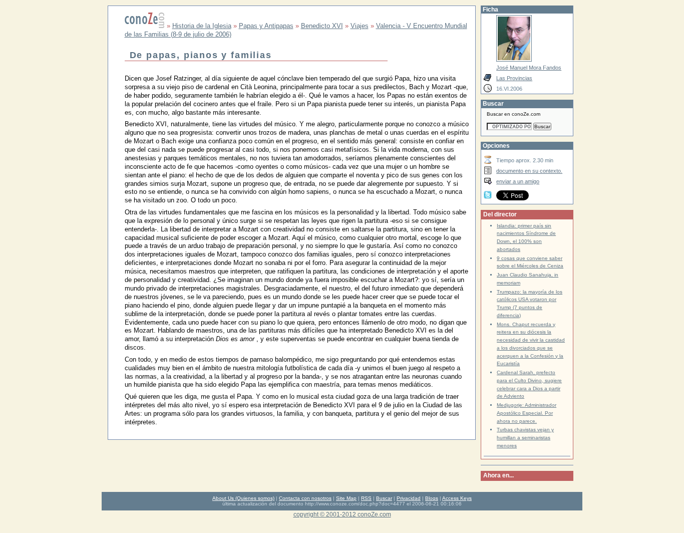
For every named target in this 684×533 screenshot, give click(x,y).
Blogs (431, 498)
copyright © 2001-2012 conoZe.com (342, 514)
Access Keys (457, 498)
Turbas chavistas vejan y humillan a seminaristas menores (525, 437)
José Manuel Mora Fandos (528, 68)
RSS (366, 498)
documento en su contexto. (529, 171)
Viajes (360, 26)
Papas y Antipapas (266, 26)
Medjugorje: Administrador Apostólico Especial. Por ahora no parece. (526, 413)
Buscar (384, 498)
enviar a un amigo (517, 181)
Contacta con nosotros (305, 498)
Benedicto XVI (322, 26)
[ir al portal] (145, 26)
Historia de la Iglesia (201, 26)
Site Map (346, 498)
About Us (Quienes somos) (243, 498)
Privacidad (409, 498)
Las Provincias (514, 78)
